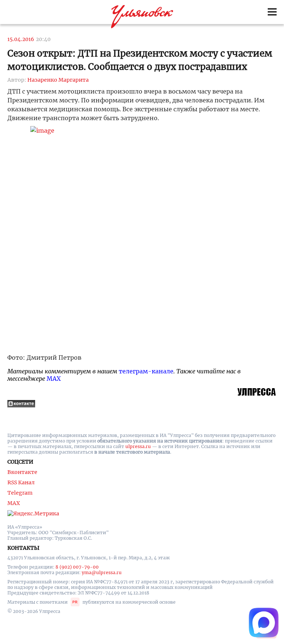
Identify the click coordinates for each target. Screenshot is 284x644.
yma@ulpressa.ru (102, 572)
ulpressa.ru (138, 446)
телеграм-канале (146, 371)
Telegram (20, 492)
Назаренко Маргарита (58, 80)
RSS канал (21, 482)
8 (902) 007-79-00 (77, 567)
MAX (54, 378)
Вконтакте (22, 472)
